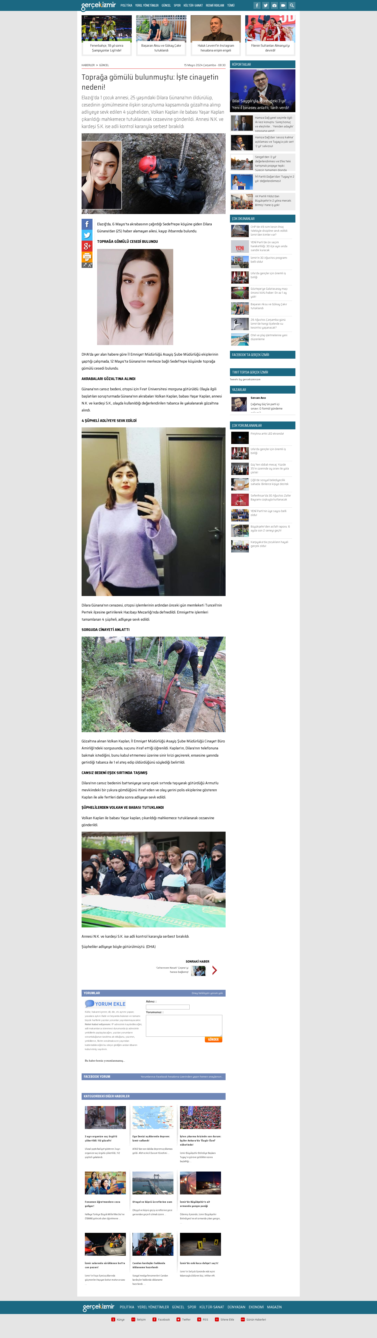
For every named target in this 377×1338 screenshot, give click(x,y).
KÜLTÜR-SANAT (193, 5)
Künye (121, 1319)
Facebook (164, 1319)
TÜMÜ (231, 5)
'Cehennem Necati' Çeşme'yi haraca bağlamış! (172, 970)
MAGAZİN (274, 1307)
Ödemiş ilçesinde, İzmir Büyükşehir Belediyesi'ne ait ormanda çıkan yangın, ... (200, 1219)
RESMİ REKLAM (215, 5)
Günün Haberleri (256, 1319)
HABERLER (88, 65)
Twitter (186, 1319)
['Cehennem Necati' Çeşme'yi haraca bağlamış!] (198, 977)
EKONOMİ (256, 1307)
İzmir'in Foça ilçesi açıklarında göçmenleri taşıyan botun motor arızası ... (105, 1280)
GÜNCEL (166, 5)
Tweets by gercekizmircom (245, 379)
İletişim (141, 1319)
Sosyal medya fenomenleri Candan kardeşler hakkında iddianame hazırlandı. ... (150, 1280)
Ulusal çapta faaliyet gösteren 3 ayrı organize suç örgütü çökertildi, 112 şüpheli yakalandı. (102, 1153)
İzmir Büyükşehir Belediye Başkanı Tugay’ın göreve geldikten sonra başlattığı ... (198, 1157)
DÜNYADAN (236, 1307)
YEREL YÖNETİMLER (147, 5)
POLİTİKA (126, 5)
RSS (205, 1319)
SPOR (177, 5)
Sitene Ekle (227, 1319)
